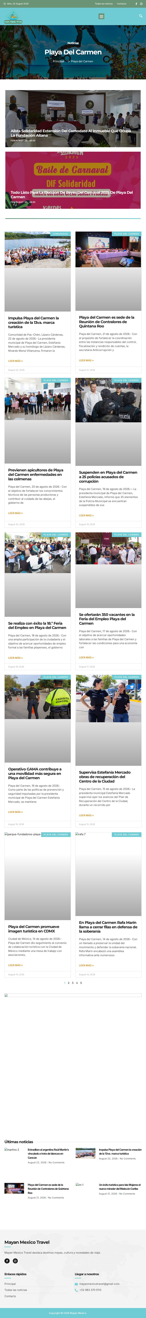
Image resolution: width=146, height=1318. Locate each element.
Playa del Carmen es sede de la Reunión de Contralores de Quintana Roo (106, 321)
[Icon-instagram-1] (141, 4)
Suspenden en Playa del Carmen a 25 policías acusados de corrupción (108, 476)
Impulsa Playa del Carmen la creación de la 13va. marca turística (33, 322)
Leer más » (15, 360)
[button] (101, 16)
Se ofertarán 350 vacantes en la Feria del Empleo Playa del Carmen (107, 619)
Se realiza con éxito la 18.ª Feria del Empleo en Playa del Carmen (37, 625)
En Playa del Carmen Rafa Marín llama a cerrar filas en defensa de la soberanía (108, 927)
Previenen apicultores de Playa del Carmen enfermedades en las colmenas (35, 474)
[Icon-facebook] (136, 4)
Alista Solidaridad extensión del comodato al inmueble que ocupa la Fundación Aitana (71, 133)
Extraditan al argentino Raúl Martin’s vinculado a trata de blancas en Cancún (48, 1153)
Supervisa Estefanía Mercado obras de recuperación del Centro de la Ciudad (105, 776)
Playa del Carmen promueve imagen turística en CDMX (33, 928)
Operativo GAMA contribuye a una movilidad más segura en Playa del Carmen (34, 773)
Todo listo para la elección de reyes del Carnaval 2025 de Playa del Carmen (72, 194)
